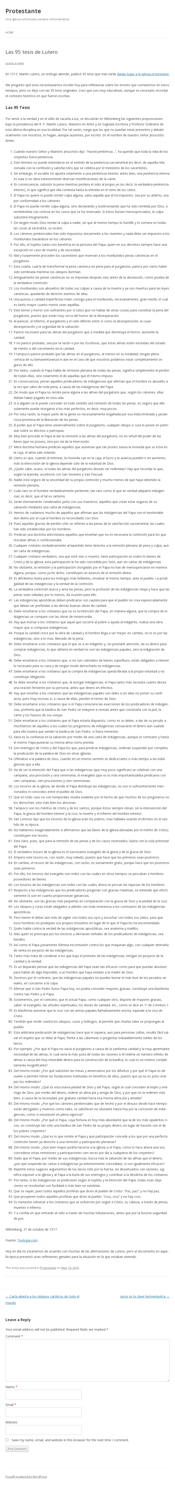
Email (10, 1404)
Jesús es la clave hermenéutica (145, 1296)
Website (11, 1422)
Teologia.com (27, 1240)
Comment (14, 1336)
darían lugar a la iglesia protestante (143, 74)
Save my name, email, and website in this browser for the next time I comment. (70, 1440)
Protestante (23, 11)
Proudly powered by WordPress (26, 1477)
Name (11, 1387)
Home (9, 32)
